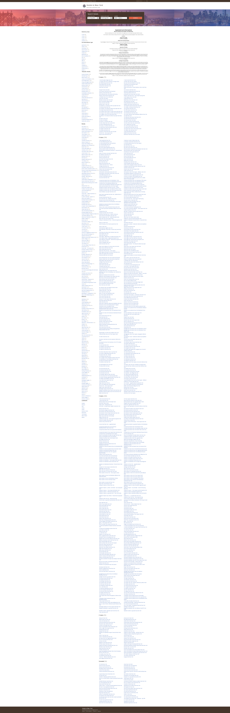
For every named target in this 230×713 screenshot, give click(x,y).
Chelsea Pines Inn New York (129, 420)
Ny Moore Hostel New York (104, 689)
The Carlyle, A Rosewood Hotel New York (132, 107)
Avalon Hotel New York (128, 159)
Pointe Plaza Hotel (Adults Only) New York (107, 554)
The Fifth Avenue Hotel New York (130, 110)
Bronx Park (84, 220)
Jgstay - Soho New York (128, 521)
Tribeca (83, 338)
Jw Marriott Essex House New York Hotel (132, 94)
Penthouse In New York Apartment (106, 691)
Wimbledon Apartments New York (130, 702)
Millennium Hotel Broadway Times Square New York (109, 276)
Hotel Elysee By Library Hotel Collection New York (108, 232)
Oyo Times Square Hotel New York (106, 294)
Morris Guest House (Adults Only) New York (132, 541)
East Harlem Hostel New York (129, 674)
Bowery (83, 319)
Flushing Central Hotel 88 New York (131, 628)
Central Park (84, 128)
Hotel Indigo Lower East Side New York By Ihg (133, 238)
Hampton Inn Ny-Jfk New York (130, 465)
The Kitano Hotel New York (129, 356)
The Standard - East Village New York (131, 372)
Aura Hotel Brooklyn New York (130, 157)
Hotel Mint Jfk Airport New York (105, 509)
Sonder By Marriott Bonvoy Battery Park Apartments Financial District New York (109, 329)
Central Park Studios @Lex (104, 670)
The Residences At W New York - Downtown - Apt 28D (134, 698)
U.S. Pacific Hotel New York (129, 699)
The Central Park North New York (130, 581)
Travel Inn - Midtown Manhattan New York (107, 656)
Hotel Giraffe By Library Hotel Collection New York (133, 232)
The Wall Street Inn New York (105, 594)
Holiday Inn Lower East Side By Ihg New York (132, 218)
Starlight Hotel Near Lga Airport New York (107, 576)
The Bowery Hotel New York (104, 107)
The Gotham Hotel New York (104, 347)
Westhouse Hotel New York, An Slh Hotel (132, 134)
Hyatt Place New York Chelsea (130, 249)
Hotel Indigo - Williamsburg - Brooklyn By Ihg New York (110, 236)
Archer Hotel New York (128, 153)
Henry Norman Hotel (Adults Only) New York (107, 215)
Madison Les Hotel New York (104, 534)
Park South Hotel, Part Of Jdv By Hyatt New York (133, 296)
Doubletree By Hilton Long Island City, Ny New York (134, 436)
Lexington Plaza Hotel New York (105, 261)
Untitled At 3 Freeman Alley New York (131, 381)
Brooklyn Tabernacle (86, 254)
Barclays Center (85, 156)
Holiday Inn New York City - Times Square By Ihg (133, 497)
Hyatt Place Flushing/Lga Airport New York (107, 519)
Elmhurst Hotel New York (104, 440)
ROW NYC (126, 315)
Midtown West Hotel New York (130, 540)
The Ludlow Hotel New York (129, 357)
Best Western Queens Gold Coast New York (132, 414)
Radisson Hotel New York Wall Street (131, 301)
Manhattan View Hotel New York (130, 269)
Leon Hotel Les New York (104, 529)
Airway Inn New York (103, 618)
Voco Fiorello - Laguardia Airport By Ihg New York (133, 383)
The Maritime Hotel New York (129, 360)
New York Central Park (86, 335)
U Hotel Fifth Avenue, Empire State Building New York (109, 602)
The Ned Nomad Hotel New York (130, 118)
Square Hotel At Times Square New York (132, 575)
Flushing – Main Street (86, 176)
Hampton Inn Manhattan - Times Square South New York (110, 460)
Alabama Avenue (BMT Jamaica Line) (89, 237)
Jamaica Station (85, 265)
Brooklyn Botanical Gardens (87, 199)
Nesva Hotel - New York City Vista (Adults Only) (133, 547)
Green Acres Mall (85, 240)
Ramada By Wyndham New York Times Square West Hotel (135, 560)
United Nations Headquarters (87, 179)
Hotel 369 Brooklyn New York (105, 505)
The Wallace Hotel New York (104, 128)
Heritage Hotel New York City (129, 467)
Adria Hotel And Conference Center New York (132, 400)
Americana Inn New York (128, 618)
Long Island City (85, 336)
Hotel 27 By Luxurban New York (105, 504)
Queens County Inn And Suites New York (107, 555)
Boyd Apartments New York (129, 667)
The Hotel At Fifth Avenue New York (131, 585)
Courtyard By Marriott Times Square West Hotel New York (110, 432)
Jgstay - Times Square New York (105, 522)
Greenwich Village (85, 331)
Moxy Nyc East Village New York (105, 545)
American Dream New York (104, 665)
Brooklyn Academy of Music (87, 249)
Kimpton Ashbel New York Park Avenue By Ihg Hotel (109, 259)
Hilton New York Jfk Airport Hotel (105, 483)
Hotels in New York (95, 5)
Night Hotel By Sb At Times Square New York (132, 287)
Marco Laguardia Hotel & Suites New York (107, 535)
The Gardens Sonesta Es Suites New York (132, 346)
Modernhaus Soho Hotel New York (130, 99)
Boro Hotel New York (103, 161)
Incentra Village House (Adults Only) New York (108, 521)
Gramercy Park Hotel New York (105, 92)
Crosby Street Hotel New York (105, 85)
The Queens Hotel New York (129, 655)
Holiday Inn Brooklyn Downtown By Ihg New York (133, 483)
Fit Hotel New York (102, 675)
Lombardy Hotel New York (104, 266)
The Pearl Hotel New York (104, 368)
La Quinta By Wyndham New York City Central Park (134, 525)
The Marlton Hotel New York (104, 362)
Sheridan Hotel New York (129, 648)
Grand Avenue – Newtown (87, 279)
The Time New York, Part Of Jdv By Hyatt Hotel (108, 375)
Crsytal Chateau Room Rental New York (107, 674)
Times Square (84, 314)
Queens (83, 316)
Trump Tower (84, 226)
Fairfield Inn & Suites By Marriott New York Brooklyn (134, 442)
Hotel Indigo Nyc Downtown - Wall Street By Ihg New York (110, 239)
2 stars (83, 39)
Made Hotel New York (103, 269)
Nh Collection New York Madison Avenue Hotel (108, 287)
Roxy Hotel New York (103, 317)
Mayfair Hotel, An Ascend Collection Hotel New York (109, 538)
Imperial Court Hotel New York (130, 638)
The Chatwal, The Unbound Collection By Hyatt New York (110, 108)
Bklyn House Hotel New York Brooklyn (106, 415)
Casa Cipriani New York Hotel (104, 84)
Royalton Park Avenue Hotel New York (131, 104)
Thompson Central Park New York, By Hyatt (107, 131)
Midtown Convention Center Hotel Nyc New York (108, 540)
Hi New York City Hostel (128, 679)
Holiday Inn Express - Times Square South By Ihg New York (135, 490)
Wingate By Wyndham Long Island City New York (108, 608)
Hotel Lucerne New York (104, 241)
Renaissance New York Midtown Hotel (106, 306)
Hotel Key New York (128, 506)
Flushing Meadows (85, 174)
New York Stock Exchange (87, 234)
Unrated (83, 40)
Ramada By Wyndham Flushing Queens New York (133, 558)
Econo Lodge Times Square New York (106, 628)
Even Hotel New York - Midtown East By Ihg (107, 198)
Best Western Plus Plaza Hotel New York (107, 411)
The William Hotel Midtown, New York (106, 378)
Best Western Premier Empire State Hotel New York (109, 413)
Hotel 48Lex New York (128, 222)
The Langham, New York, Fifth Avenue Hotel (107, 114)
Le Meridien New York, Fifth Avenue (131, 260)
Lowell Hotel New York (128, 98)
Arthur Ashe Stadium (86, 198)
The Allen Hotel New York (104, 336)
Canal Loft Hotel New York (104, 620)
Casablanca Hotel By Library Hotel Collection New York (134, 166)
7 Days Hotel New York (103, 400)
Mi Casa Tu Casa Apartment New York (106, 686)
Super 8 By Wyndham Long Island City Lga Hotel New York (135, 652)
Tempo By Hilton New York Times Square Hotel (108, 334)
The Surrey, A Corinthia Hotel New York (106, 125)
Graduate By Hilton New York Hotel (106, 212)
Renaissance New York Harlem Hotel (131, 304)
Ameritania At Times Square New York (131, 151)
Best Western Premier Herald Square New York (133, 413)
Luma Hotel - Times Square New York (131, 266)
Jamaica (83, 252)
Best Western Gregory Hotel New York (106, 410)
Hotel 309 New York (128, 635)
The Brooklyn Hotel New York (105, 581)
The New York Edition (103, 120)
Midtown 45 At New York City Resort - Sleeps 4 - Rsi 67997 (135, 273)
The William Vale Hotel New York (130, 130)
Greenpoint (84, 377)
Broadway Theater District (87, 308)
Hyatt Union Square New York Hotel (106, 253)
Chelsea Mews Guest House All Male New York (133, 622)
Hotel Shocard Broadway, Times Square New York (133, 514)
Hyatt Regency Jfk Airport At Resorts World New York (109, 252)
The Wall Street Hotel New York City (131, 127)
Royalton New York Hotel (129, 317)
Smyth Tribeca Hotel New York (130, 324)
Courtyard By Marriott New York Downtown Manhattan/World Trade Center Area (107, 427)
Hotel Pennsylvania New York (105, 512)
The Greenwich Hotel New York (130, 111)
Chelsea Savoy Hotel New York (105, 421)
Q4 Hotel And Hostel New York (130, 691)
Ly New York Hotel (102, 641)
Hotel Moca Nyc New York (104, 511)
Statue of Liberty (85, 142)
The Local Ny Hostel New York (130, 695)
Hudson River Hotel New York (129, 517)
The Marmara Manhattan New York (106, 588)
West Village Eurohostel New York (105, 658)
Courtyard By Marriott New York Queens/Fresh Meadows (110, 429)
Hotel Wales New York (128, 515)
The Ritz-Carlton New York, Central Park (107, 122)
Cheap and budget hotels (86, 82)
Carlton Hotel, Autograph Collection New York (133, 164)
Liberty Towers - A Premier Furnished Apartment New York (110, 685)
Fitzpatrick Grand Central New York (130, 204)
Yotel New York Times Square (129, 393)
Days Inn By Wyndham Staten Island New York (108, 626)
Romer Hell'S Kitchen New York (105, 315)
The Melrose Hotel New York (129, 588)
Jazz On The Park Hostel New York (106, 639)
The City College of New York (87, 245)
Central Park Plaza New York (129, 668)
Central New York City (86, 305)
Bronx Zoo (84, 192)
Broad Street (84, 246)
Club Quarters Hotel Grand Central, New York (108, 172)
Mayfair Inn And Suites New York (105, 642)
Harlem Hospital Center (86, 285)
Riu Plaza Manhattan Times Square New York (132, 312)
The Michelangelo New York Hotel (105, 364)
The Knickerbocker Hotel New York (130, 112)
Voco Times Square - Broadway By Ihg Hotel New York (134, 605)
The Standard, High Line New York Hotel (107, 374)
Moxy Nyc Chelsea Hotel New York (106, 544)
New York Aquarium (85, 255)
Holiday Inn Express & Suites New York (106, 485)
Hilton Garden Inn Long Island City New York (132, 471)
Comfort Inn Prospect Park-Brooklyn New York (133, 176)
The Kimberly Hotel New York (105, 356)
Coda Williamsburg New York (104, 174)
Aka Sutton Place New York (129, 146)
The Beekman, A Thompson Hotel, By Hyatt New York (109, 105)
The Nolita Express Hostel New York (131, 697)
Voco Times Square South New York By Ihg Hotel (133, 384)
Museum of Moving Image (87, 263)
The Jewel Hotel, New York (129, 354)
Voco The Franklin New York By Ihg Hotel (107, 384)
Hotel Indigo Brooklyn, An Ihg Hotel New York (133, 236)
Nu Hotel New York (127, 291)
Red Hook (84, 157)
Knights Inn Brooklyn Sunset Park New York (132, 524)
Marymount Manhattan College (88, 217)
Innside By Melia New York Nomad (106, 255)
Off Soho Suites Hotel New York (105, 643)
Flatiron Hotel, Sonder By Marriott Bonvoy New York (109, 207)
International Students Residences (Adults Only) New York (135, 681)
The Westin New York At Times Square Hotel (132, 128)
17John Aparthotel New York (104, 140)
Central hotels (84, 86)
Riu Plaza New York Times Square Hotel (131, 314)
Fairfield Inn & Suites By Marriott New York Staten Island (110, 448)
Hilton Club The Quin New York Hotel (131, 469)
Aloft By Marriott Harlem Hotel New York (107, 148)
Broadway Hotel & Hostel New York (106, 668)
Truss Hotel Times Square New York (106, 380)
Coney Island (84, 137)
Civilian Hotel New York (128, 170)
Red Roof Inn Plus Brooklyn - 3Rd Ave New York (133, 561)
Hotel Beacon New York (128, 228)
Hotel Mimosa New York (128, 508)
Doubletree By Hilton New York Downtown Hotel (133, 187)
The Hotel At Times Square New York (106, 695)
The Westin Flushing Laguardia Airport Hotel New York (109, 377)
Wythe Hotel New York (103, 393)
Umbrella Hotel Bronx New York (105, 701)
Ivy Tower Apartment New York (105, 682)
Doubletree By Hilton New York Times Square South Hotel (135, 188)
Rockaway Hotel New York (104, 567)
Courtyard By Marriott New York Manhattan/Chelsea (134, 181)
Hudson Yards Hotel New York (105, 518)
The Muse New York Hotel (104, 366)
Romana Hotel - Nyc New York (130, 646)
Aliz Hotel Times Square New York (130, 147)
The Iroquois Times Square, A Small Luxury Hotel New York (110, 112)
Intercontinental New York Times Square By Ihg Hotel (109, 257)
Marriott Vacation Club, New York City (131, 270)
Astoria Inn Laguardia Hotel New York (131, 404)
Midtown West (84, 303)
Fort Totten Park (85, 260)
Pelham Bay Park (85, 209)
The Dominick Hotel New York (130, 108)
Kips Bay (83, 325)
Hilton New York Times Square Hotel (106, 218)
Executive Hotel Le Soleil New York (130, 200)
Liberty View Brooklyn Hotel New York (131, 531)
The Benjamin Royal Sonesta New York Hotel (132, 105)
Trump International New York (130, 131)
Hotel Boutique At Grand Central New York (132, 229)
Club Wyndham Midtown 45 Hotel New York (132, 173)
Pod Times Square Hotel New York (130, 552)
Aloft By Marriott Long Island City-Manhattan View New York (135, 148)
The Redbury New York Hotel (129, 368)
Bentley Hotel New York (103, 160)
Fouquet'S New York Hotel (104, 89)
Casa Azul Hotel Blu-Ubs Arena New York (107, 622)
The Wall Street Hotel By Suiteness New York (108, 127)
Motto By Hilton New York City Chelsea (106, 279)
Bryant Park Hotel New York (104, 163)
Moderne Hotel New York (129, 277)
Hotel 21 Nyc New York (103, 635)
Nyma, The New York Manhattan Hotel (106, 293)
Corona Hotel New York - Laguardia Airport (107, 424)
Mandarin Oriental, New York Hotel (106, 99)
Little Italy (83, 353)
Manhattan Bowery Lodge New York (131, 641)
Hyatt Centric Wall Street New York (106, 247)
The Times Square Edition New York (131, 125)
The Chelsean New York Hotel (105, 582)
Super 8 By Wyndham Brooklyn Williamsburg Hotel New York (135, 651)
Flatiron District (85, 386)
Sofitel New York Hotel (103, 325)
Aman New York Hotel (128, 664)
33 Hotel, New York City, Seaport (130, 81)
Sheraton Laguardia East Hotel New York (107, 568)
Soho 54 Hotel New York (104, 569)
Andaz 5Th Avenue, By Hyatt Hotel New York (108, 153)
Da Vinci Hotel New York (128, 433)
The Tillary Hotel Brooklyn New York (131, 374)
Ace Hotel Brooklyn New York (105, 144)
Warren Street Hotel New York (105, 134)
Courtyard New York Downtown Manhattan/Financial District (135, 432)
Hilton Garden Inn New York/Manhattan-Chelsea (108, 478)
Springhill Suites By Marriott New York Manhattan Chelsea (135, 328)
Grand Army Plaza (85, 266)
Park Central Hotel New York (104, 296)
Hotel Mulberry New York (129, 511)
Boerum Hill (84, 389)
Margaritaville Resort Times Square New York (108, 270)
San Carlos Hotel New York (104, 318)
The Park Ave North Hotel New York (106, 591)
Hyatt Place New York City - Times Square (107, 250)
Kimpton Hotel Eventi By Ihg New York (106, 95)
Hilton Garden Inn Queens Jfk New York (106, 482)
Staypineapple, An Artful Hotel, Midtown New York (109, 332)
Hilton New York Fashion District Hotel (131, 217)
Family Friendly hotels (86, 83)
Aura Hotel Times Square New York (106, 159)
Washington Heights (85, 380)
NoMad (83, 324)
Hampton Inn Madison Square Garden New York (133, 458)
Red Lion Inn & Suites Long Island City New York (108, 561)
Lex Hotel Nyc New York (128, 529)
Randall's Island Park (86, 159)
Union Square (84, 369)
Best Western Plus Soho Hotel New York (132, 411)
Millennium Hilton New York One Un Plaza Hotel (133, 274)
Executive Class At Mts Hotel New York (106, 200)
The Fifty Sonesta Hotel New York (130, 345)
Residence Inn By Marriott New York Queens (107, 564)
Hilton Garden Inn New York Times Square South (133, 476)
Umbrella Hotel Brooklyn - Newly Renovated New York (134, 602)
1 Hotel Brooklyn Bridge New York (105, 80)
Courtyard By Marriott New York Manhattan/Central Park (110, 181)
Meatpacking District (86, 375)
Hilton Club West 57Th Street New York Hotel (108, 471)
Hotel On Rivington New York (104, 242)
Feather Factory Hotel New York (105, 454)
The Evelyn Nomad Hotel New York (106, 110)
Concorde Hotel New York (104, 177)
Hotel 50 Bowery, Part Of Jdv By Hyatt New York (108, 224)
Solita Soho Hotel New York (129, 569)
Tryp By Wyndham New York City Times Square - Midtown (135, 380)
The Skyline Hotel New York (104, 592)
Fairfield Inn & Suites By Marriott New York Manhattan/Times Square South (132, 202)
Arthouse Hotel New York (104, 157)
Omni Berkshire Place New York (130, 293)
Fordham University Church (87, 188)
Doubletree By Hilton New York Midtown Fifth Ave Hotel (110, 188)
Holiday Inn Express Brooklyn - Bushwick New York (134, 632)
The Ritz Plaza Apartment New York (106, 699)
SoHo (83, 360)
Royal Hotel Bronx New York (104, 648)
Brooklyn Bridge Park (86, 212)
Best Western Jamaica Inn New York (131, 410)
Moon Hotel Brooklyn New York (105, 541)
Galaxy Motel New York (128, 629)
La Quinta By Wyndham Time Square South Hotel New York (135, 527)
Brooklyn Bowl (84, 203)
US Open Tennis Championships (88, 206)
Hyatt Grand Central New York (130, 247)
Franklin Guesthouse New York (130, 209)
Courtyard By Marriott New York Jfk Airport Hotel (133, 426)
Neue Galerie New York (86, 288)
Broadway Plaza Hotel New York (130, 161)
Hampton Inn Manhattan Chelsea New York (132, 460)
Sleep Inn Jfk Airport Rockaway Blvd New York (108, 324)
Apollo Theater (84, 195)
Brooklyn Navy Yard (85, 204)
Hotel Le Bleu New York (103, 508)
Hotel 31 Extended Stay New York (105, 636)
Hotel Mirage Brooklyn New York (130, 509)
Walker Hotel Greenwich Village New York (132, 385)
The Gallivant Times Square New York (106, 346)
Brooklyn (83, 307)
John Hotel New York (128, 522)
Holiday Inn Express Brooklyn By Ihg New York (133, 491)
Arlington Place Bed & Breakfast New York (132, 403)
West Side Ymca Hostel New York (105, 702)
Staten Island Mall (85, 262)
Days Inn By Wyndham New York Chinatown (107, 436)
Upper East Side (85, 313)
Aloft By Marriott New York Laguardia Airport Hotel (134, 401)
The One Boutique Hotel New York (106, 589)
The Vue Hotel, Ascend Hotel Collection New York (133, 592)
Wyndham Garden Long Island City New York (132, 610)
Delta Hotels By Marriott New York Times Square (108, 186)
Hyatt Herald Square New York (105, 249)
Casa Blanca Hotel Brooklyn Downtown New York (133, 418)
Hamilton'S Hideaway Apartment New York (107, 676)
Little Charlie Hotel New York (104, 264)
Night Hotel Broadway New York (105, 548)
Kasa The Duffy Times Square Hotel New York (108, 524)
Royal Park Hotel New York (104, 692)
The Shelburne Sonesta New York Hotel (131, 371)
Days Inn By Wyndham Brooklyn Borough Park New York (110, 435)
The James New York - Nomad (105, 354)
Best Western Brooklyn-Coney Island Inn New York (134, 408)
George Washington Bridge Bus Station (89, 213)
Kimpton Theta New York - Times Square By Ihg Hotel (134, 95)
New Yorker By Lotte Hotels (104, 284)
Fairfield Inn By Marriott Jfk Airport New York (107, 450)
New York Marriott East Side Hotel (130, 283)
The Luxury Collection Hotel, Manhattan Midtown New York (135, 114)
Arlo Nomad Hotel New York (129, 154)
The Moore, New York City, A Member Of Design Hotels (135, 364)
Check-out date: (105, 16)
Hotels (83, 46)
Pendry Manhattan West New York (130, 102)
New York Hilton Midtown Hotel (130, 280)
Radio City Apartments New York (130, 555)
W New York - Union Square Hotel (105, 133)
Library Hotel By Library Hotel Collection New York (133, 261)
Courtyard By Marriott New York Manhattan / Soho (109, 180)
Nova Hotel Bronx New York (104, 291)
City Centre (84, 126)
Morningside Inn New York (129, 686)
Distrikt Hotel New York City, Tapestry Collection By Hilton (135, 186)
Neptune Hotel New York (129, 642)
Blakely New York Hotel (128, 160)
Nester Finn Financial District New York (131, 279)
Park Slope (84, 381)
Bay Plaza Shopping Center (87, 290)
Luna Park (84, 229)
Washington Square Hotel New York (106, 388)
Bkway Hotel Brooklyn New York (130, 415)
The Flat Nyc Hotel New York (104, 584)
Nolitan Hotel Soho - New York (105, 290)
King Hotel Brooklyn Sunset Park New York (132, 639)
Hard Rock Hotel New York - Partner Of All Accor (108, 214)
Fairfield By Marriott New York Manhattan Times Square (110, 201)
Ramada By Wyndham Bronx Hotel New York (132, 557)
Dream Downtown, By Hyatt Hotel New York (132, 190)
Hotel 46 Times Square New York (130, 505)
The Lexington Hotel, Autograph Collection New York (109, 357)
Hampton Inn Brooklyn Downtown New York (132, 457)
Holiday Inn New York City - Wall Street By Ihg (108, 498)
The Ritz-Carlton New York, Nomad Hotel (132, 122)
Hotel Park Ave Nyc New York (129, 242)
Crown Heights (84, 372)
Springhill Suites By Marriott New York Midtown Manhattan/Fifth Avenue (133, 572)
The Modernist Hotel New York (105, 655)
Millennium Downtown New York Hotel (106, 274)
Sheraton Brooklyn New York (104, 320)
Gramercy (83, 349)
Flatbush (83, 361)
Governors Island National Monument (89, 170)
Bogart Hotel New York (103, 417)
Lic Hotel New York (103, 532)
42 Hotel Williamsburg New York (105, 141)
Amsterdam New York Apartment (130, 665)
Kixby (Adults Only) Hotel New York (106, 260)
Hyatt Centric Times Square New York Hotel (132, 246)
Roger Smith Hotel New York (129, 567)
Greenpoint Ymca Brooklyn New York (131, 675)
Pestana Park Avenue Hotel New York (131, 299)
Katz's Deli (84, 276)
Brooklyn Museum (85, 224)
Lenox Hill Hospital (85, 190)
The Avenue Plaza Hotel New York (105, 578)
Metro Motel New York (128, 538)
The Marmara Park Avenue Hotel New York (132, 117)
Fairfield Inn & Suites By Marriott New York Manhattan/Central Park (107, 444)
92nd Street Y (84, 287)
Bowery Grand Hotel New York (105, 667)
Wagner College (85, 218)
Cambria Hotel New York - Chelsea (106, 164)
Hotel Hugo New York (128, 235)
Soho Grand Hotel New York (129, 325)
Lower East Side (85, 330)
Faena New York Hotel (103, 87)
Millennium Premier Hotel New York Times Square (133, 276)
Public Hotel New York (128, 300)
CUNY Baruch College (86, 221)
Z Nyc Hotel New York (103, 612)
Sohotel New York (127, 327)
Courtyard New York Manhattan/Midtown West (133, 183)
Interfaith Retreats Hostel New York (106, 681)
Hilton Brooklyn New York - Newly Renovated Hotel (109, 217)
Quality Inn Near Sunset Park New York (131, 554)
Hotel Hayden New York (103, 233)
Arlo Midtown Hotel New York (105, 154)
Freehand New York (103, 211)
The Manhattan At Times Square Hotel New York (108, 359)
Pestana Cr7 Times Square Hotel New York (107, 299)
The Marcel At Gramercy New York (106, 360)
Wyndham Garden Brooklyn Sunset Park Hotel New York (110, 391)
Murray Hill (84, 355)
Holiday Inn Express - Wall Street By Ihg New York (108, 491)
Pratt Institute (84, 207)
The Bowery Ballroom (86, 215)
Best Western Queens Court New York (106, 414)
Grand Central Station (86, 131)
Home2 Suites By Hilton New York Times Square (133, 498)
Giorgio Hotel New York (103, 631)
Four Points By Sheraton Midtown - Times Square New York (135, 208)
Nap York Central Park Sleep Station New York (108, 688)
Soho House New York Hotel (104, 327)
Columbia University (85, 140)
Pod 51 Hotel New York (128, 551)
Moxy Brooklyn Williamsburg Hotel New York (132, 542)
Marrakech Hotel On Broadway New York (107, 537)
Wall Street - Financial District (87, 322)
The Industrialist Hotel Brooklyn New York (132, 353)
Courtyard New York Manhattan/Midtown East (108, 183)
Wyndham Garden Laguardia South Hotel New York (109, 610)
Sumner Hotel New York (128, 576)
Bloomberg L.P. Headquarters (87, 293)
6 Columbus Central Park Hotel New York (132, 141)
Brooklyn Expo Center (86, 251)
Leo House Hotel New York (129, 528)
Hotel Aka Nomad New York (129, 226)
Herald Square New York (128, 678)
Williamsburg (84, 356)
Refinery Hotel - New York (104, 104)
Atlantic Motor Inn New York (104, 619)
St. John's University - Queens (87, 196)
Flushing (83, 363)
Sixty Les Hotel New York (129, 321)
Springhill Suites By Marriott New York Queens (133, 573)
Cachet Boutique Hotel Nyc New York (131, 163)
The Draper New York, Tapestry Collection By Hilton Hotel (135, 582)
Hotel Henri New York (103, 235)
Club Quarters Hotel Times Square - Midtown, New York (135, 172)
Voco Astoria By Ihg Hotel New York (131, 603)
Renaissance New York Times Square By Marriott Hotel (134, 306)
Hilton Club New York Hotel (129, 468)
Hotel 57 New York (102, 226)
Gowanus (83, 378)
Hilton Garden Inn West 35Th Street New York (133, 482)
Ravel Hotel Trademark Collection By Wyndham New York (110, 303)
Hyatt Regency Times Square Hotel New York (132, 252)
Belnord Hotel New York (104, 408)
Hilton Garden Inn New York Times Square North (133, 475)
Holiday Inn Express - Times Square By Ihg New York (109, 490)
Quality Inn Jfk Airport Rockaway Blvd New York (133, 643)
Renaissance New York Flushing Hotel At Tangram (109, 304)
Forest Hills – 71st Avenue (87, 248)
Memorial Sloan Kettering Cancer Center (89, 182)
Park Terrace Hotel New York (104, 297)
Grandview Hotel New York (129, 631)
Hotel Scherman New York (104, 243)
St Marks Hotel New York (104, 649)
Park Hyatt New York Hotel (129, 101)
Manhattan (84, 299)
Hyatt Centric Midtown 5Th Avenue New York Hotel (109, 246)
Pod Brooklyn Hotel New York (105, 552)
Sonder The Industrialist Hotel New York (107, 694)
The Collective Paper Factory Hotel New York (132, 342)
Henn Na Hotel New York (129, 214)
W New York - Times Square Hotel (105, 385)
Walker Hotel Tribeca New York (105, 387)
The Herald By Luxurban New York (105, 585)
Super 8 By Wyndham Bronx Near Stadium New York (134, 649)
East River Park (85, 241)
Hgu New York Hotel (128, 215)
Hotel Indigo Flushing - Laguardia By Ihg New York (109, 238)
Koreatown (84, 346)
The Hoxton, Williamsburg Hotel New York (107, 353)
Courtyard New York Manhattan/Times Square (108, 433)
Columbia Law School (86, 273)
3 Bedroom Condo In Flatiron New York (131, 140)
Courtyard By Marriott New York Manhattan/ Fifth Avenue (135, 180)
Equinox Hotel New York (128, 85)
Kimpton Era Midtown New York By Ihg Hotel (132, 259)
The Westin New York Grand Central (131, 377)
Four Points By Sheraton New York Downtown (108, 455)
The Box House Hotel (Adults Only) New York (132, 339)
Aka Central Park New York (104, 146)
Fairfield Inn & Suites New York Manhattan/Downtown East (135, 448)
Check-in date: (91, 16)
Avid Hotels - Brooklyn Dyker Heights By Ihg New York (109, 406)
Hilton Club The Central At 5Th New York (107, 469)
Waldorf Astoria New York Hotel (130, 133)
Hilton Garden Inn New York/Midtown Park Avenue (133, 478)
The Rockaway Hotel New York (130, 370)
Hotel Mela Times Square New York (131, 241)
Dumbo (83, 164)
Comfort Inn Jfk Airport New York (105, 176)
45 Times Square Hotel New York (130, 398)
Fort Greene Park (85, 227)
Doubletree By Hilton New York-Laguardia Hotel (133, 438)
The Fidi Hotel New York (104, 345)
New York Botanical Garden (87, 210)
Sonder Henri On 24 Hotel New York (131, 692)
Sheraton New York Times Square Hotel (131, 320)
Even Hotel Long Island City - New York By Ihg (133, 440)
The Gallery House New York (104, 654)
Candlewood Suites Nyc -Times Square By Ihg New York (110, 418)
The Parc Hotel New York (129, 589)
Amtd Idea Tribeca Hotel (104, 403)
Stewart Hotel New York (128, 332)
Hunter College (84, 238)
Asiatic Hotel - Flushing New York (105, 404)
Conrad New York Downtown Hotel (131, 84)
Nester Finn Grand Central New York (106, 280)
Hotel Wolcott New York (104, 517)
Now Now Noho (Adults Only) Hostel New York (133, 688)
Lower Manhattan (85, 302)
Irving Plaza (84, 178)
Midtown (83, 300)
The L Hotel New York (103, 586)
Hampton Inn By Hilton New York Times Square (108, 458)
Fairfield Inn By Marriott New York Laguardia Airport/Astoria (135, 450)
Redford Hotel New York (104, 563)
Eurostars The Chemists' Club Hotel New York (133, 195)
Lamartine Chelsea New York (129, 684)
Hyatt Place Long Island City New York (131, 519)
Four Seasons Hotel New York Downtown (107, 91)
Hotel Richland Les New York (104, 514)
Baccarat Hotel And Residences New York (132, 82)
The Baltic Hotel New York (129, 578)
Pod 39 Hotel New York (103, 551)
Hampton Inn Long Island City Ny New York (132, 676)
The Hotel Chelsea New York (129, 351)
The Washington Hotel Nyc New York (131, 375)
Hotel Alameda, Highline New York (105, 228)
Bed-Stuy (83, 344)
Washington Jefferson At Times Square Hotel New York (109, 606)
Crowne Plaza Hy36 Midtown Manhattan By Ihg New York (110, 184)
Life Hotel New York (128, 263)
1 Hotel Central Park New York (130, 80)
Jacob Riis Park (84, 268)
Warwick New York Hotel (128, 387)
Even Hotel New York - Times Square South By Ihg (133, 198)
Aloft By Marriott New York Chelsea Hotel (132, 150)
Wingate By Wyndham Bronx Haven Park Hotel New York (110, 390)
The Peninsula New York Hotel (130, 120)
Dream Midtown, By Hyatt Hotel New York (107, 191)
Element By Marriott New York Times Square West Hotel (135, 194)
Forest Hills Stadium (85, 148)
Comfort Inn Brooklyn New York (105, 625)
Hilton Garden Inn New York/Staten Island (107, 479)
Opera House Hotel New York (105, 550)
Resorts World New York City (87, 181)
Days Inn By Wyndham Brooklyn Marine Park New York (134, 435)
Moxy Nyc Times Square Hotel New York (107, 547)
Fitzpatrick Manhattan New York (130, 205)
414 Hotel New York (103, 664)
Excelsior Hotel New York (104, 442)
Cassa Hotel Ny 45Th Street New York (106, 167)
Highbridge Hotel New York (104, 468)
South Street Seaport (86, 187)
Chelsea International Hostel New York (106, 671)
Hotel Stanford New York (104, 515)
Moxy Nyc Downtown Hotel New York (131, 544)
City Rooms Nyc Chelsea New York (106, 623)
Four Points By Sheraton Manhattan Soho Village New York (135, 454)
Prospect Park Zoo (85, 165)
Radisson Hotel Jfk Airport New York (106, 557)
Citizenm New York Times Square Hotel (131, 169)
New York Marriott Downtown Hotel (106, 283)
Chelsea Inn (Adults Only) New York (106, 420)
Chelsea (83, 333)
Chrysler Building (85, 201)
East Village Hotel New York (104, 439)
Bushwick (83, 366)
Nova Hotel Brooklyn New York (130, 548)
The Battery (84, 160)
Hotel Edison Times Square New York (131, 230)
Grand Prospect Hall (85, 280)
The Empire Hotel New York (129, 343)
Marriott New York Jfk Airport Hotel (130, 537)
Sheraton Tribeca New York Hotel (105, 321)
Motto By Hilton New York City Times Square (108, 542)
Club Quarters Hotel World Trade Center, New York (109, 173)
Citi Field (83, 139)
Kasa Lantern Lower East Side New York (131, 257)
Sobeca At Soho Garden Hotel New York (131, 568)
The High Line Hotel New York (105, 349)
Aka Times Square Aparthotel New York (106, 147)
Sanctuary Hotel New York (129, 318)
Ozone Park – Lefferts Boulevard (88, 193)
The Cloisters (84, 243)
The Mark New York (128, 115)
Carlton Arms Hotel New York (129, 620)
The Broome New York (128, 340)
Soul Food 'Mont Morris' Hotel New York (107, 571)
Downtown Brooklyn (86, 384)
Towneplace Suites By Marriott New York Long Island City (135, 596)
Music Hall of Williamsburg (87, 294)
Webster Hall (84, 185)
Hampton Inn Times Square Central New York (108, 467)
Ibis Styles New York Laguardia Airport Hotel (107, 638)
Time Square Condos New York (130, 378)
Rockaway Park (85, 277)
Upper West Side (85, 327)
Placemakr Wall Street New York (105, 300)
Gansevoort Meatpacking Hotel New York (132, 91)
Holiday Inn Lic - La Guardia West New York (132, 495)
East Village (84, 321)
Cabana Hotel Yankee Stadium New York (132, 417)
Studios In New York (128, 694)
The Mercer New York (103, 118)
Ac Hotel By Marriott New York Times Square (132, 143)
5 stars (83, 34)
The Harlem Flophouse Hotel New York (131, 654)
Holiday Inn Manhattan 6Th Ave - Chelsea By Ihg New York (110, 220)
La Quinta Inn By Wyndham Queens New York (108, 528)
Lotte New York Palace (103, 98)
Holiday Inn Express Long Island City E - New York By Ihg (110, 493)
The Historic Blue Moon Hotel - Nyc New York (108, 351)
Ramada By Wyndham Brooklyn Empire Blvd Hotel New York (135, 645)
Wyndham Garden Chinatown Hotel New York (133, 391)
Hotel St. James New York (129, 636)
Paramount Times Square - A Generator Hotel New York (135, 294)
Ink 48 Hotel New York (128, 253)
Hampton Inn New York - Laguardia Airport (132, 464)
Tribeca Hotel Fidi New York (104, 601)
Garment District (85, 350)
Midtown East (84, 342)
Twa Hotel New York (103, 381)
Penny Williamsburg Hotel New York (131, 297)
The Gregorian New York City (129, 347)
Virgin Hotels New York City (104, 383)
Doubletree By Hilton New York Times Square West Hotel (110, 190)
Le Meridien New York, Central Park (106, 97)
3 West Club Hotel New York (104, 398)
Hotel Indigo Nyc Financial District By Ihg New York (134, 239)
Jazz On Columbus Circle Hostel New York (132, 682)
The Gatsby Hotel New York (129, 584)
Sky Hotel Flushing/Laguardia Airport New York (133, 322)
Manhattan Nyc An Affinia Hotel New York (132, 685)
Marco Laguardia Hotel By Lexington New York (133, 535)
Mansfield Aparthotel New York (130, 534)
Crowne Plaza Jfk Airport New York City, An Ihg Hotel (134, 184)
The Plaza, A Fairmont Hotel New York (131, 121)
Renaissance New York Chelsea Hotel (131, 303)
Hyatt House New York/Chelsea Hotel (131, 518)
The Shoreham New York (104, 372)
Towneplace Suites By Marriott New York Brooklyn (134, 595)
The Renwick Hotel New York (104, 370)
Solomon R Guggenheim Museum (88, 232)
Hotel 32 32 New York (103, 222)
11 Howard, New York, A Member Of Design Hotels (109, 81)
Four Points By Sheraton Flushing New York (132, 207)
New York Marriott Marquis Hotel (105, 101)
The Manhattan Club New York (130, 359)
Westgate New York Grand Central (130, 388)
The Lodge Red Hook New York (130, 586)
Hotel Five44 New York (103, 506)
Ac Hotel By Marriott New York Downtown (107, 143)
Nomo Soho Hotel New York (129, 290)
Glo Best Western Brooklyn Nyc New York (132, 455)
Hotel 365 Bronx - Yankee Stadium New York (132, 504)
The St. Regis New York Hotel (129, 124)
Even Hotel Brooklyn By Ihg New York (131, 197)
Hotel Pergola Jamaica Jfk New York (131, 512)
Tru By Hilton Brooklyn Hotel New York (131, 601)
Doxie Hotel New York (128, 626)
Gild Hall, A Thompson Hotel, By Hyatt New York (133, 211)
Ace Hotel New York (128, 144)
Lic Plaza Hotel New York (129, 532)
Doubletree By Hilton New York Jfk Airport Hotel (108, 438)
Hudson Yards (84, 328)
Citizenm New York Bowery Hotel (105, 169)
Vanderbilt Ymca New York (129, 701)
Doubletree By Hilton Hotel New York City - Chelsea (109, 187)
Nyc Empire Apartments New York (130, 689)
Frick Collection (85, 257)
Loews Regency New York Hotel (130, 97)
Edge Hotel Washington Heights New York (132, 439)
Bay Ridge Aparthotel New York (130, 619)
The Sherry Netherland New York (105, 124)
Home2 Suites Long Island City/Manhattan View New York (110, 500)
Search (135, 18)
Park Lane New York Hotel (104, 102)
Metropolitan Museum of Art (87, 173)
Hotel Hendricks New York (129, 233)
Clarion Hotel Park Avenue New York (131, 623)
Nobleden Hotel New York (129, 289)
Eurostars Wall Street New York (105, 197)
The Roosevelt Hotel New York (105, 371)
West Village (84, 367)
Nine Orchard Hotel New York (105, 289)
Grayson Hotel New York (128, 212)
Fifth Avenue (84, 341)
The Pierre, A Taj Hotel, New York (105, 121)
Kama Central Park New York (104, 684)
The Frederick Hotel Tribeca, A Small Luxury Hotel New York (110, 111)
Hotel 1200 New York (128, 502)
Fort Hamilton (84, 231)
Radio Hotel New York (103, 301)
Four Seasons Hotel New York (130, 89)
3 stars (83, 37)
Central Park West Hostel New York (131, 670)
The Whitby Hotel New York (104, 130)
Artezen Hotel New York (128, 156)
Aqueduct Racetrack (85, 235)
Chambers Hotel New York (129, 167)
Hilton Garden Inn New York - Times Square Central (109, 472)
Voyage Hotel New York (128, 656)
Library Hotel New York (103, 263)
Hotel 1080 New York (103, 502)
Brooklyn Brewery (85, 274)
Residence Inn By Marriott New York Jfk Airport (133, 563)
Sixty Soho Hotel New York (104, 322)
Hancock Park (84, 259)
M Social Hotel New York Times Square (131, 267)
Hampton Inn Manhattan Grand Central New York (108, 461)
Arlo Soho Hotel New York (104, 156)
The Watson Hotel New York (129, 594)
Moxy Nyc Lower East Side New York (131, 545)
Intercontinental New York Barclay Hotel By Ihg (108, 94)
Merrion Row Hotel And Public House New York (133, 272)
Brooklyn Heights (85, 383)
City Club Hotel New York (104, 170)
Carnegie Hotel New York (104, 166)
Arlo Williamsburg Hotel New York (105, 82)
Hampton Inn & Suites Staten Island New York (108, 457)
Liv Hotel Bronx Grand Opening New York (132, 264)
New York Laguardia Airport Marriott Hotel (107, 282)
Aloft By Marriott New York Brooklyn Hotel (107, 401)
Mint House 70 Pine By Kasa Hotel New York (107, 277)
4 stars (83, 36)
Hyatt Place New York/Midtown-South (131, 250)
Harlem (83, 339)
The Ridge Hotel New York (129, 591)
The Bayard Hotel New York (104, 579)
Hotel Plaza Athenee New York (130, 92)
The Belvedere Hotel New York (130, 579)
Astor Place (84, 223)
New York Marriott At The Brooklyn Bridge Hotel (133, 282)
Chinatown (84, 374)
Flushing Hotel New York (104, 629)
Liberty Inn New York (103, 531)
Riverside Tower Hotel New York (105, 646)
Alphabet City (84, 388)
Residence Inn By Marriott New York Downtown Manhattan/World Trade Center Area (108, 308)
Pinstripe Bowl (84, 291)
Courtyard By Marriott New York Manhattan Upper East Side (135, 428)
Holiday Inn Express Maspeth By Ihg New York (133, 633)
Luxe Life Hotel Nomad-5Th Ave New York (107, 267)
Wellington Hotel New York (129, 606)
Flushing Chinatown (85, 370)
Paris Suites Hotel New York (129, 550)
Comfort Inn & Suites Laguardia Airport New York (133, 174)
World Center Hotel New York (129, 390)
